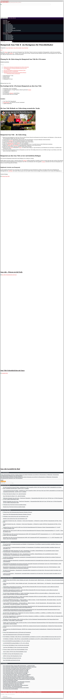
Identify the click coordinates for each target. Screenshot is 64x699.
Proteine (11, 53)
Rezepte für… (6, 33)
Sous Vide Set (6, 22)
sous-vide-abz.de (3, 692)
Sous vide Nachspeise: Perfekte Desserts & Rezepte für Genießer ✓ (16, 669)
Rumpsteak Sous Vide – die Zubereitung (11, 71)
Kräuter (29, 89)
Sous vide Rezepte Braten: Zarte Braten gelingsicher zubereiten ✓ (16, 671)
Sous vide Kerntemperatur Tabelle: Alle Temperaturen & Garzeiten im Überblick (19, 679)
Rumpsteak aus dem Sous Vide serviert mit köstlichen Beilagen (15, 72)
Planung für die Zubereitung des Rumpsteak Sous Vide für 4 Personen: (16, 67)
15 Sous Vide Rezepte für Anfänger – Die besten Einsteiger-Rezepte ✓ (17, 674)
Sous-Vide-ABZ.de (12, 17)
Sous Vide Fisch (9, 34)
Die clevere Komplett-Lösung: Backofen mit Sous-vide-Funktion (16, 687)
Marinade (11, 93)
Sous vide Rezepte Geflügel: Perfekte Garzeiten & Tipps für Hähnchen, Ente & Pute (19, 666)
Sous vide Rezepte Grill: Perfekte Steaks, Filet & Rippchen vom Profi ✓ (17, 668)
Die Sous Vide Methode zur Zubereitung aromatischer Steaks (14, 70)
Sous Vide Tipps (6, 21)
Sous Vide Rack (9, 31)
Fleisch (6, 52)
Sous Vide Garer (9, 24)
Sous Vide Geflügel (9, 38)
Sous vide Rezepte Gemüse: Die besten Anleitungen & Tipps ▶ (15, 670)
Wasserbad (16, 145)
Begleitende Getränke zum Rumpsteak (13, 73)
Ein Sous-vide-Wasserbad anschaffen (10, 680)
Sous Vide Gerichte (7, 32)
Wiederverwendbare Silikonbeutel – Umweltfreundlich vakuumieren (16, 681)
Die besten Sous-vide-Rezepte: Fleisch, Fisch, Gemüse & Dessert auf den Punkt (19, 678)
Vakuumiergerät (6, 102)
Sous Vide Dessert (9, 39)
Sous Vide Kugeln (9, 27)
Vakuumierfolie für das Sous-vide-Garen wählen (12, 684)
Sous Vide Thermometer (10, 28)
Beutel (18, 143)
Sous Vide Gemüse (9, 36)
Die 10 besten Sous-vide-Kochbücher (10, 688)
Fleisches (25, 160)
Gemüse (43, 161)
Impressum (5, 696)
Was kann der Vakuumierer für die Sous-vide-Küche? (13, 682)
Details (2, 480)
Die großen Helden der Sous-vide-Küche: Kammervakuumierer (15, 685)
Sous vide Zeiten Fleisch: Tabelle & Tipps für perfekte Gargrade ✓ (16, 675)
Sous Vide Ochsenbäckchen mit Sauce (12, 370)
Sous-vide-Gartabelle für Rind (10, 469)
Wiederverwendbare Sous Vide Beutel (13, 30)
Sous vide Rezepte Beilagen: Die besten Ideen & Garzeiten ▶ (15, 673)
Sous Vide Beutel (9, 29)
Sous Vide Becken (9, 25)
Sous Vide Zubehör (7, 23)
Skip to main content (4, 1)
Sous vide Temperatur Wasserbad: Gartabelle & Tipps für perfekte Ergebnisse (18, 676)
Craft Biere (10, 170)
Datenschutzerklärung (7, 697)
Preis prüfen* (3, 481)
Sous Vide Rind (25, 47)
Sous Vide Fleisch (9, 37)
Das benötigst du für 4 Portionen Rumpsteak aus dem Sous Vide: (15, 68)
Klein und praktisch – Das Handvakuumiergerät (12, 686)
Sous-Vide (5, 20)
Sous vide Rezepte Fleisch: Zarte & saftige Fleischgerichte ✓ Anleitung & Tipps (19, 665)
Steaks (20, 147)
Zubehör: (8, 69)
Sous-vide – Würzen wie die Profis (11, 272)
